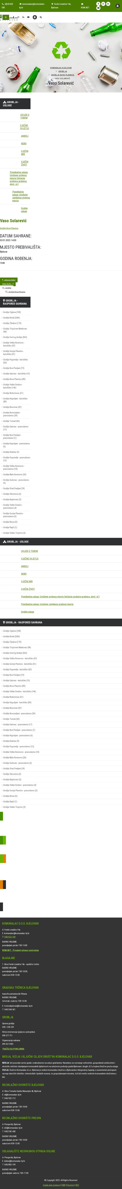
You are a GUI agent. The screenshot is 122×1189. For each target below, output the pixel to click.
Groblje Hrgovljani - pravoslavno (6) (16, 445)
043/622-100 (9, 937)
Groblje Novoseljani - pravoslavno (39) (12, 414)
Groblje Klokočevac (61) (13, 393)
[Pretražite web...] (41, 17)
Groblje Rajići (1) (10, 527)
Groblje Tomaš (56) (11, 421)
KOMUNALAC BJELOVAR (61, 68)
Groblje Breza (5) (10, 522)
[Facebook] (98, 4)
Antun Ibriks (7, 284)
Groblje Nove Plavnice (62, 75)
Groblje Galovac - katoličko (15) (16, 373)
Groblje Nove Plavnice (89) (14, 379)
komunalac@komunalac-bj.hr (32, 6)
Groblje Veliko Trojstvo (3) (14, 533)
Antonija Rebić (9, 280)
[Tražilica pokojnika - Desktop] (118, 6)
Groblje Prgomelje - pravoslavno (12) (16, 459)
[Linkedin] (108, 4)
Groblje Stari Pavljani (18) (14, 488)
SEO (77, 1185)
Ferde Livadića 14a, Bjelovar (61, 6)
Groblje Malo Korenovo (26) (14, 474)
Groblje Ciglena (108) (12, 312)
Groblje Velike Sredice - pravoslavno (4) (13, 506)
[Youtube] (98, 8)
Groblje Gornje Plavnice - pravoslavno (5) (13, 515)
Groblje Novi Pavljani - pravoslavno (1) (12, 436)
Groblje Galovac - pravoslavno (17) (15, 428)
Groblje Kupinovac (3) (12, 499)
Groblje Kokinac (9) (11, 452)
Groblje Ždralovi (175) (12, 323)
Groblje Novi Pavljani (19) (13, 368)
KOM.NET (85, 7)
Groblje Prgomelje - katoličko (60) (15, 361)
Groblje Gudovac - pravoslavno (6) (16, 481)
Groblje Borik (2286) (11, 318)
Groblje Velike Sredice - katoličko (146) (13, 386)
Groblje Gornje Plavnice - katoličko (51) (13, 352)
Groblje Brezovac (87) (12, 407)
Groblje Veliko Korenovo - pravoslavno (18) (14, 467)
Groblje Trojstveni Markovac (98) (15, 330)
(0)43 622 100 (7, 6)
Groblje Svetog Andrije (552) (15, 337)
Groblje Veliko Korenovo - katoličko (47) (14, 344)
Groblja (62, 71)
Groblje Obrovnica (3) (12, 494)
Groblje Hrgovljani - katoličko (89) (15, 400)
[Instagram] (103, 4)
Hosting (70, 1185)
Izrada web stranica (51, 1185)
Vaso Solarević (13, 220)
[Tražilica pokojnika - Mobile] (35, 17)
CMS (63, 1185)
